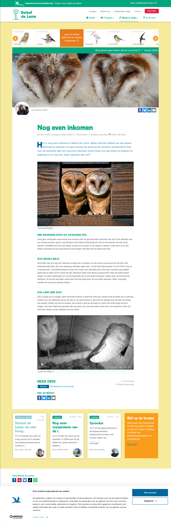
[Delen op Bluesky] (145, 110)
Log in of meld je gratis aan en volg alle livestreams (71, 37)
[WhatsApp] (35, 480)
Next (155, 38)
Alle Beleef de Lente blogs (62, 386)
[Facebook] (14, 480)
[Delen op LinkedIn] (149, 110)
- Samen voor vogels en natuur (53, 3)
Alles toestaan (150, 493)
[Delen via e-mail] (154, 110)
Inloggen (92, 11)
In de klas (150, 18)
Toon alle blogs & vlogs (26, 57)
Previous (15, 38)
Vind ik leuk (81, 134)
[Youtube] (20, 480)
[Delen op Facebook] (140, 110)
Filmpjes (107, 18)
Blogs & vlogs (128, 18)
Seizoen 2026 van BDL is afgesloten (147, 50)
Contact (137, 11)
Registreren (105, 11)
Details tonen (38, 517)
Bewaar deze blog (99, 134)
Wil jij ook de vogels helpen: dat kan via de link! (102, 50)
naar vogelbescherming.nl (142, 3)
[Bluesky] (25, 480)
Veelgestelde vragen (122, 11)
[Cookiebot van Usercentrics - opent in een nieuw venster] (16, 517)
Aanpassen (149, 501)
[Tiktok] (30, 480)
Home (92, 18)
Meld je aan (132, 445)
